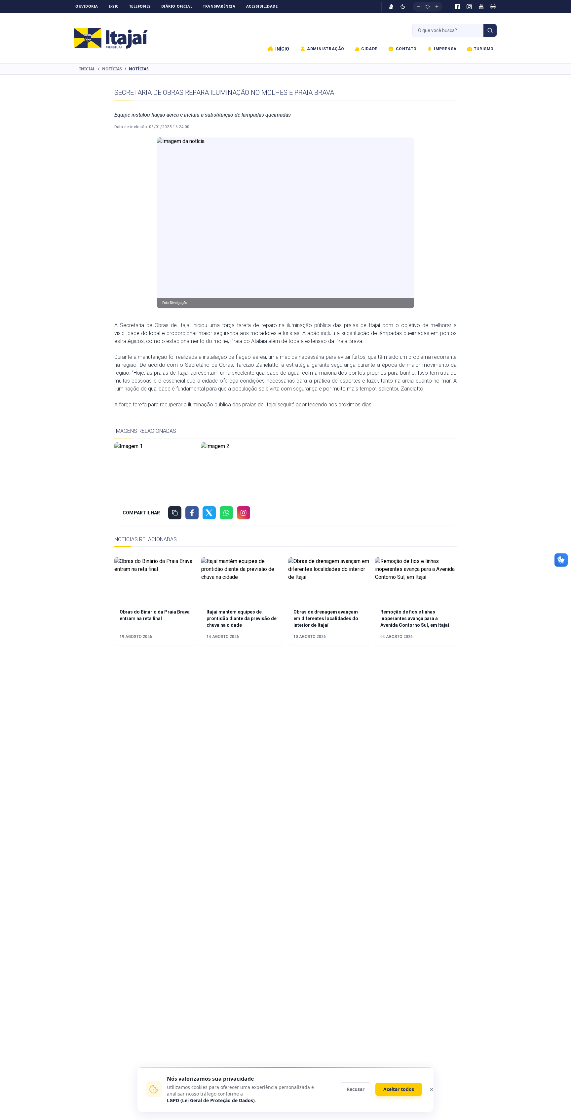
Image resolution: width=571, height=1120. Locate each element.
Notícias (112, 69)
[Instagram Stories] (243, 512)
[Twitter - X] (209, 512)
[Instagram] (469, 7)
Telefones (140, 6)
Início (282, 49)
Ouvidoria (86, 6)
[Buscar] (490, 30)
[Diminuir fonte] (418, 6)
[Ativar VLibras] (391, 6)
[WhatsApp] (226, 512)
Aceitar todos (398, 1089)
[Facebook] (457, 7)
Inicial (87, 69)
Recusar (355, 1089)
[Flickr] (493, 7)
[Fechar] (431, 1089)
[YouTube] (481, 7)
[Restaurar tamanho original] (427, 6)
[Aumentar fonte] (437, 6)
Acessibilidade (262, 6)
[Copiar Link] (174, 512)
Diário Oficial (177, 6)
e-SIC (114, 6)
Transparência (219, 6)
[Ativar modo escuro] (402, 6)
